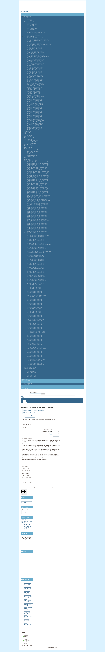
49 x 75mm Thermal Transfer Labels (35, 322)
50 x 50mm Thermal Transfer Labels (35, 327)
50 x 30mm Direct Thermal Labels (34, 100)
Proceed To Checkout (30, 417)
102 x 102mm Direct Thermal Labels (35, 64)
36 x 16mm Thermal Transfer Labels (35, 303)
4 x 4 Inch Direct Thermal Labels (34, 92)
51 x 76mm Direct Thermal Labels (34, 108)
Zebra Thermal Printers (29, 378)
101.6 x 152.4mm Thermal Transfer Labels (36, 250)
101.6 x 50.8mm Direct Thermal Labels (35, 61)
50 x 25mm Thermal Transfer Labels (35, 324)
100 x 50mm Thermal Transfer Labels (35, 242)
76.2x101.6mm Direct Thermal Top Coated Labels (38, 220)
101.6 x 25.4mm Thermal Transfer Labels (36, 252)
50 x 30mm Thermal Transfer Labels (35, 326)
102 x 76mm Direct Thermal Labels (34, 73)
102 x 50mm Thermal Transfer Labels (35, 263)
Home (23, 13)
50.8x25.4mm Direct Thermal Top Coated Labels (37, 203)
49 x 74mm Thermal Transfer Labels (35, 320)
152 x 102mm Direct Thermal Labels (35, 79)
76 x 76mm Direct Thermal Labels (34, 119)
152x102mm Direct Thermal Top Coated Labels (37, 192)
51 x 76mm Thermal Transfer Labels (35, 339)
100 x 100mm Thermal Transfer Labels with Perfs (38, 235)
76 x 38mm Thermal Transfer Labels (35, 352)
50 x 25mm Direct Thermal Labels (34, 99)
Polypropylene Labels (29, 138)
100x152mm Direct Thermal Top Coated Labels (37, 166)
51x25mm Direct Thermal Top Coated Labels (37, 211)
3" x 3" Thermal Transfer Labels (34, 296)
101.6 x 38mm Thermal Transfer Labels (35, 255)
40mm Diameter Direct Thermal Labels (35, 96)
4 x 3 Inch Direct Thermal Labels (34, 91)
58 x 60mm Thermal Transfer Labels (35, 342)
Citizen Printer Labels (29, 21)
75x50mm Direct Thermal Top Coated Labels (37, 219)
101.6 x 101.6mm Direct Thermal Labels (35, 52)
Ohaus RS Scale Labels (32, 155)
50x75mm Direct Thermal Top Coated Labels (37, 210)
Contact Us (24, 386)
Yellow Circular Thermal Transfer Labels (36, 32)
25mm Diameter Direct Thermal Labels (35, 84)
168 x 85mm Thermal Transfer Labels (35, 282)
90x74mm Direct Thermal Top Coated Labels (37, 228)
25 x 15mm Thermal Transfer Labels (35, 291)
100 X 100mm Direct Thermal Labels (35, 37)
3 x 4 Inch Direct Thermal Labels (34, 85)
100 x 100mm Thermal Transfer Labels (35, 234)
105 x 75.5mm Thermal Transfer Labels (35, 268)
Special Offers (27, 159)
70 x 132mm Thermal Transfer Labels (35, 347)
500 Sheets (29, 20)
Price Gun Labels (28, 139)
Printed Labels (27, 144)
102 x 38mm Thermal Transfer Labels (35, 262)
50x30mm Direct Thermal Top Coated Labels (37, 208)
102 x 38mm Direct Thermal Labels (34, 68)
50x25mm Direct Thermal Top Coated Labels (37, 207)
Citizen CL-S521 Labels (32, 23)
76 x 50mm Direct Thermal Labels (34, 116)
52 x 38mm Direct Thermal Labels (34, 109)
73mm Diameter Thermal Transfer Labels (36, 348)
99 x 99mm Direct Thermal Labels (34, 129)
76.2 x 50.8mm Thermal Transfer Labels (36, 359)
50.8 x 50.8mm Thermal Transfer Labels (36, 332)
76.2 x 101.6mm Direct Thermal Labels (35, 120)
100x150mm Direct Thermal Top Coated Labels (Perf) (39, 164)
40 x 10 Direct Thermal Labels (33, 95)
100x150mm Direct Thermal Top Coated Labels (37, 163)
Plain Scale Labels (31, 156)
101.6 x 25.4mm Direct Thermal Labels (35, 57)
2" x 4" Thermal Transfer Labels (34, 288)
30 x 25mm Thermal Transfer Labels (35, 299)
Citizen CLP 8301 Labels (32, 29)
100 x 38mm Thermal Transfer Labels (35, 240)
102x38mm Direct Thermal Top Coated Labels (37, 182)
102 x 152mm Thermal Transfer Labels (35, 260)
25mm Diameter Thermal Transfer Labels (36, 295)
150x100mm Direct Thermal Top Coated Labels (37, 191)
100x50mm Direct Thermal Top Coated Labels (37, 168)
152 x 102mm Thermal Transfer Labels (35, 279)
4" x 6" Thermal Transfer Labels (34, 314)
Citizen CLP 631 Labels (32, 28)
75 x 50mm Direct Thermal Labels (34, 113)
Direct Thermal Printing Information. (26, 501)
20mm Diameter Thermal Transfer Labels (36, 290)
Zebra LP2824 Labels (31, 374)
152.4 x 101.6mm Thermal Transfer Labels (36, 280)
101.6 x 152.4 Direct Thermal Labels (35, 53)
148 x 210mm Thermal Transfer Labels (35, 275)
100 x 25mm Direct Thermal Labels (34, 45)
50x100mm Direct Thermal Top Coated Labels (37, 206)
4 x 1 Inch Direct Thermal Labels (34, 88)
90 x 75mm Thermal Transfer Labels (35, 363)
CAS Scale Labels (30, 152)
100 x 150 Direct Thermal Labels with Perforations (38, 40)
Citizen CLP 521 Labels (32, 27)
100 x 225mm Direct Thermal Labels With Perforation (39, 44)
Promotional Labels (28, 146)
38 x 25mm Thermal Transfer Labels (35, 306)
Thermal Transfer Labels (30, 232)
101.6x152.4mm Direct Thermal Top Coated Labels (38, 172)
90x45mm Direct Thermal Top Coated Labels (37, 227)
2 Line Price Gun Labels (32, 142)
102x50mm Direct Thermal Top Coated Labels (37, 183)
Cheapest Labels (27, 410)
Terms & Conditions (28, 383)
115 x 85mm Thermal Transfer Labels (35, 274)
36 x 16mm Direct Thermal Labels (34, 87)
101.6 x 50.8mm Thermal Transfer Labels (36, 256)
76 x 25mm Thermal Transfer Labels (35, 351)
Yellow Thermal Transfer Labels (34, 35)
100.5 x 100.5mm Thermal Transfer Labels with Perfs (39, 244)
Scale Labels (27, 148)
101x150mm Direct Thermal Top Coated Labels (37, 178)
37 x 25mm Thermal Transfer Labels (35, 304)
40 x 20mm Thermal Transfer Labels (35, 316)
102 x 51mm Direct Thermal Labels (34, 71)
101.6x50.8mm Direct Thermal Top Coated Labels (38, 175)
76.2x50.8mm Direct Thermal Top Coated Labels (37, 222)
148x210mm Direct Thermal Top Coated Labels (37, 188)
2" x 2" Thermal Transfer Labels (34, 286)
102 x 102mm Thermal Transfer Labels (35, 259)
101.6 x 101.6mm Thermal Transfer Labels (36, 248)
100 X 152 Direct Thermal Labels (34, 43)
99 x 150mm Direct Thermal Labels (34, 128)
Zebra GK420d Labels (31, 371)
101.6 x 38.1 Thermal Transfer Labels (35, 254)
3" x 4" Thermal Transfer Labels (34, 298)
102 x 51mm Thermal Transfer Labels (35, 264)
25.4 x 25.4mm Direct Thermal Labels (35, 83)
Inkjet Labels (27, 132)
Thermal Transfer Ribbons (30, 367)
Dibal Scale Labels (31, 154)
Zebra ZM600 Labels (31, 376)
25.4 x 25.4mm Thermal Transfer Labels (36, 294)
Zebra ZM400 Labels (31, 375)
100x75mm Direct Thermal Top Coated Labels (37, 170)
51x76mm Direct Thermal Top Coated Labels (37, 214)
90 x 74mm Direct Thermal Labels (34, 125)
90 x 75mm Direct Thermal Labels (34, 127)
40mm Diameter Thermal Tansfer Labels (36, 319)
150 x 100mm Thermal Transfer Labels (35, 278)
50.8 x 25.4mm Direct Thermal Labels (35, 103)
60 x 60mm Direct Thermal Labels (34, 112)
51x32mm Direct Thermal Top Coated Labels (37, 212)
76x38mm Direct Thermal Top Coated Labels (37, 223)
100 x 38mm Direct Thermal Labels (34, 47)
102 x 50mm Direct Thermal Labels (34, 69)
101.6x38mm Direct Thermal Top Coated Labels (37, 174)
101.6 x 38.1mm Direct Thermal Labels (35, 59)
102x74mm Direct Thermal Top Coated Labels (37, 186)
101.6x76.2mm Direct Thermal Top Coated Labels (38, 176)
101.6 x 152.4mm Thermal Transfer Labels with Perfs (39, 251)
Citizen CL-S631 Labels (32, 25)
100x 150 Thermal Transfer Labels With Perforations (39, 246)
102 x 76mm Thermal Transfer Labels (35, 267)
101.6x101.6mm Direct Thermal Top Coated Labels (38, 171)
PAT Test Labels (28, 135)
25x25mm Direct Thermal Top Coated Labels (37, 198)
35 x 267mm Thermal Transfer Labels (35, 302)
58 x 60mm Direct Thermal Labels (34, 111)
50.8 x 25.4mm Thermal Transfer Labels (36, 331)
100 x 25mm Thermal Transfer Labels (35, 239)
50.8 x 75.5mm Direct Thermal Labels (35, 104)
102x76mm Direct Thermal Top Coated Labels (37, 187)
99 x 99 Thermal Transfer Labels (34, 366)
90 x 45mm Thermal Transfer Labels (35, 360)
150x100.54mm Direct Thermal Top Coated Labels (38, 190)
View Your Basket (29, 415)
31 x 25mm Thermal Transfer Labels (35, 300)
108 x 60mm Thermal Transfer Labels (35, 270)
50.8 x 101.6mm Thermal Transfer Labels (36, 330)
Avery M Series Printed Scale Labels (35, 150)
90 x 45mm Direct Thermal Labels (34, 124)
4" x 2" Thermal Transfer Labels (34, 310)
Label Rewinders (28, 133)
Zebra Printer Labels (29, 370)
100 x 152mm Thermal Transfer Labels (35, 238)
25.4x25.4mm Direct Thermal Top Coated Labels (37, 194)
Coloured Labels (28, 31)
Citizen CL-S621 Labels (32, 24)
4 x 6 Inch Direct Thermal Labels (34, 93)
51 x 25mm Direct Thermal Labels (34, 105)
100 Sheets (29, 17)
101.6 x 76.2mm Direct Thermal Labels (35, 63)
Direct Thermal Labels (29, 36)
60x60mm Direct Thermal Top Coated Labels (37, 218)
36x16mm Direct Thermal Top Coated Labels (37, 199)
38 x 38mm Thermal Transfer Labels (35, 307)
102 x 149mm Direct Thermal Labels (35, 65)
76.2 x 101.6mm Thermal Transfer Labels (36, 358)
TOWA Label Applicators (29, 368)
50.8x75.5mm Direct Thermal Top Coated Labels (37, 204)
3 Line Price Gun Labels (32, 143)
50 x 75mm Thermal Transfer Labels (35, 328)
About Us (24, 382)
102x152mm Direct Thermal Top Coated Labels (37, 180)
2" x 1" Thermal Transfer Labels (34, 284)
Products (24, 15)
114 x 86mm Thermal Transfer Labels (35, 271)
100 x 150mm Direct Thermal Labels (35, 41)
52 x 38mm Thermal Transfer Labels (35, 340)
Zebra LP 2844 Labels (31, 372)
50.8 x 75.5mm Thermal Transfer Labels (36, 334)
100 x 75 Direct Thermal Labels (34, 49)
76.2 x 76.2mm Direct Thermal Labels (35, 123)
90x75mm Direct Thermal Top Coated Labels (37, 230)
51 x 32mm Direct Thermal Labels (34, 107)
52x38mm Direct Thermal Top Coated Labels (37, 215)
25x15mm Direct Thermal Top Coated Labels (37, 196)
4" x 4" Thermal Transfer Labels (34, 312)
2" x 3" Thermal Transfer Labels (34, 287)
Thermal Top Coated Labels (30, 160)
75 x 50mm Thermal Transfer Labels (35, 350)
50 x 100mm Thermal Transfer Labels (35, 323)
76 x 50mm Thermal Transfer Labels (35, 354)
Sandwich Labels (28, 147)
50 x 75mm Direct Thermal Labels (34, 101)
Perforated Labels (28, 136)
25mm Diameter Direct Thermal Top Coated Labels (38, 195)
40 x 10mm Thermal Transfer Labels (35, 315)
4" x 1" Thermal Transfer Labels (34, 308)
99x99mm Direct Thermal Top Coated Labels (37, 231)
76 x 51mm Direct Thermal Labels (34, 117)
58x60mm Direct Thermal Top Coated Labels (37, 216)
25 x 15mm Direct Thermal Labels (34, 80)
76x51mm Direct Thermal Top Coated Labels (37, 226)
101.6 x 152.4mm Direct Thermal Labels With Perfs (38, 55)
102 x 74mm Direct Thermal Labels (34, 72)
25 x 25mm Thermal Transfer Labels (35, 292)
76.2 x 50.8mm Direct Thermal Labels (35, 121)
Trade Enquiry (25, 388)
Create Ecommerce (54, 647)
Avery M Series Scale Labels (33, 151)
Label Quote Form (26, 380)
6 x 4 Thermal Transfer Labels (33, 343)
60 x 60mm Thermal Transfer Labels (35, 344)
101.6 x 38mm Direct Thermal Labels (35, 60)
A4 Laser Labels (27, 16)
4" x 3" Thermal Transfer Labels (34, 311)
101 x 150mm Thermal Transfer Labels (35, 247)
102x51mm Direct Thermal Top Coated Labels (37, 184)
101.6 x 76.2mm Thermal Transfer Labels (36, 258)
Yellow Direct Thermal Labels (33, 33)
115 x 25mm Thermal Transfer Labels (35, 272)
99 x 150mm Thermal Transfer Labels (35, 364)
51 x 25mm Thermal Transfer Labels (35, 335)
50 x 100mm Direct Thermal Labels (34, 97)
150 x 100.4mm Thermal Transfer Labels (36, 276)
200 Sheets (29, 19)
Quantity (47, 433)
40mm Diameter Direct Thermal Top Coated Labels (38, 200)
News (23, 387)
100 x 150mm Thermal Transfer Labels (35, 236)
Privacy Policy (27, 384)
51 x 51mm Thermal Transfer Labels (35, 338)
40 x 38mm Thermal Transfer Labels (35, 318)
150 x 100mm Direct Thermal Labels (35, 77)
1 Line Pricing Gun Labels (32, 140)
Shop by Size (25, 379)
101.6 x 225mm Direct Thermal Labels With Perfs (38, 56)
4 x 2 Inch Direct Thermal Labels (34, 89)
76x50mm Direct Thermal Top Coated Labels (37, 224)
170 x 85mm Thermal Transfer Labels (35, 283)
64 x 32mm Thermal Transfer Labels (35, 346)
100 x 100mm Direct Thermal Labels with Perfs (37, 39)
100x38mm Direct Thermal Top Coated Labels (37, 167)
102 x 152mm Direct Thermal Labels (35, 67)
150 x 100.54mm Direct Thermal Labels (35, 76)
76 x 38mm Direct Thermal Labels (34, 115)
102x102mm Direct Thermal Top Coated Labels (37, 179)
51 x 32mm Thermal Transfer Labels (35, 336)
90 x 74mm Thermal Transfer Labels (35, 362)
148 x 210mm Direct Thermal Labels (35, 75)
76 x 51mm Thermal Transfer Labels (35, 355)
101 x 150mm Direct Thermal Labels (35, 51)
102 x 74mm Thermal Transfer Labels (35, 266)
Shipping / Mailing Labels (30, 158)
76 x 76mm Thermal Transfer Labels (35, 356)
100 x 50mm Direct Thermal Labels (34, 48)
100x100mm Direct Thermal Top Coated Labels (37, 162)
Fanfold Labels (27, 131)
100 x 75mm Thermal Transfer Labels (35, 243)
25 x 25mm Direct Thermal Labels (34, 81)
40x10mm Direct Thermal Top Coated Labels (37, 202)
